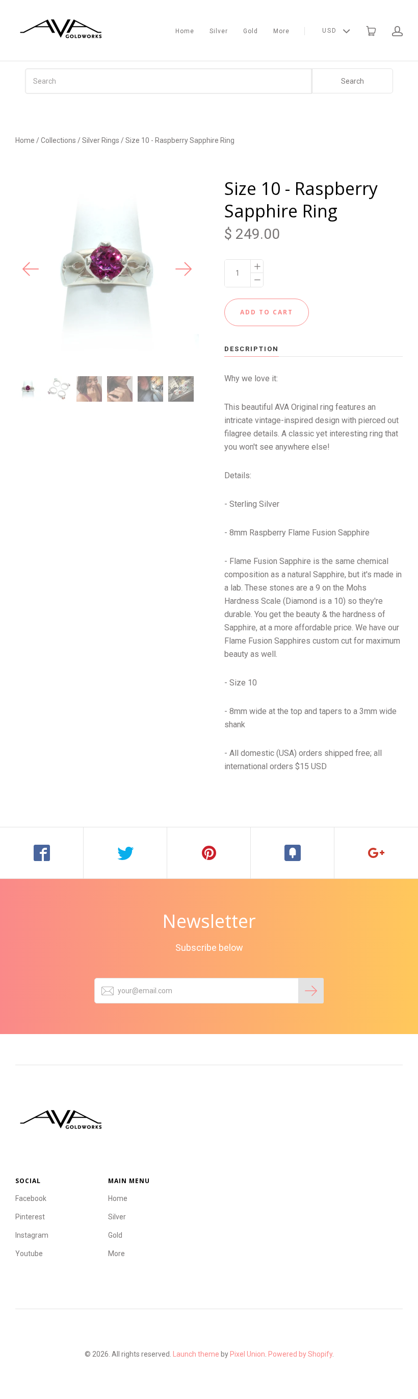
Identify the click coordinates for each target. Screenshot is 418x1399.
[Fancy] (292, 853)
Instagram (31, 1235)
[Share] (42, 853)
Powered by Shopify (300, 1354)
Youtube (29, 1253)
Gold (250, 31)
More (281, 31)
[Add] (376, 853)
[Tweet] (125, 853)
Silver (219, 31)
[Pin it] (209, 853)
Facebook (30, 1198)
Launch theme (196, 1354)
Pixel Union (247, 1354)
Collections (58, 140)
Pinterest (30, 1217)
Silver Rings (100, 140)
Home (184, 31)
